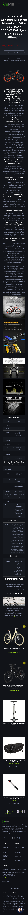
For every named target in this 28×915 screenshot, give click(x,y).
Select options (14, 766)
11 (23, 811)
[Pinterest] (15, 837)
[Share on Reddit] (20, 53)
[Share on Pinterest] (17, 53)
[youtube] (5, 837)
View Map (4, 877)
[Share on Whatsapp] (14, 53)
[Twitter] (7, 837)
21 (7, 813)
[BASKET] (23, 4)
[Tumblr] (20, 837)
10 (21, 811)
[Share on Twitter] (7, 53)
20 (5, 813)
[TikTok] (17, 837)
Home (4, 58)
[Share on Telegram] (24, 53)
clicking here (17, 616)
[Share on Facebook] (4, 53)
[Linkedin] (10, 837)
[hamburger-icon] (19, 3)
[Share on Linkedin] (11, 53)
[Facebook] (2, 837)
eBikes (9, 58)
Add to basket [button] (14, 693)
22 (10, 813)
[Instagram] (12, 837)
